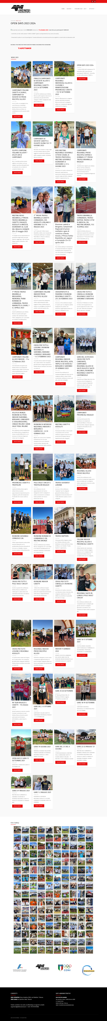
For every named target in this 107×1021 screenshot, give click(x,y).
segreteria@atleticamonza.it (18, 1006)
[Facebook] (92, 1)
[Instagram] (95, 1)
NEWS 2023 (18, 20)
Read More (17, 116)
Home (63, 8)
